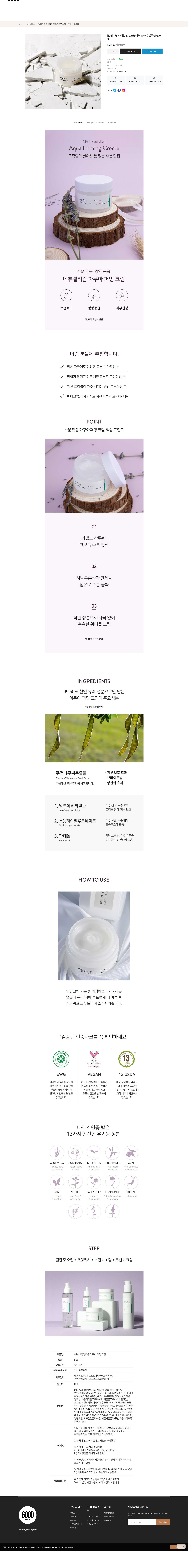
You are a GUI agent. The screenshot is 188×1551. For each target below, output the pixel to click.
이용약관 (73, 1528)
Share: (109, 90)
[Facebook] (23, 1534)
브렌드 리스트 (109, 1516)
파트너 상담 (108, 1520)
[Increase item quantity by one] (117, 51)
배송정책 (73, 1516)
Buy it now (152, 51)
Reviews (112, 122)
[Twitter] (19, 1534)
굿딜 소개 (73, 1513)
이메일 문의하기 (92, 1524)
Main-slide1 (121, 71)
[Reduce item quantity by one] (109, 51)
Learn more (69, 1547)
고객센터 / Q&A (92, 1516)
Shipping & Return (95, 122)
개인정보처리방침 (76, 1524)
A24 (115, 68)
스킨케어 (121, 65)
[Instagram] (27, 1534)
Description (77, 122)
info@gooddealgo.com (29, 1530)
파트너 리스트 (109, 1513)
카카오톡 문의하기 (93, 1520)
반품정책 (73, 1520)
